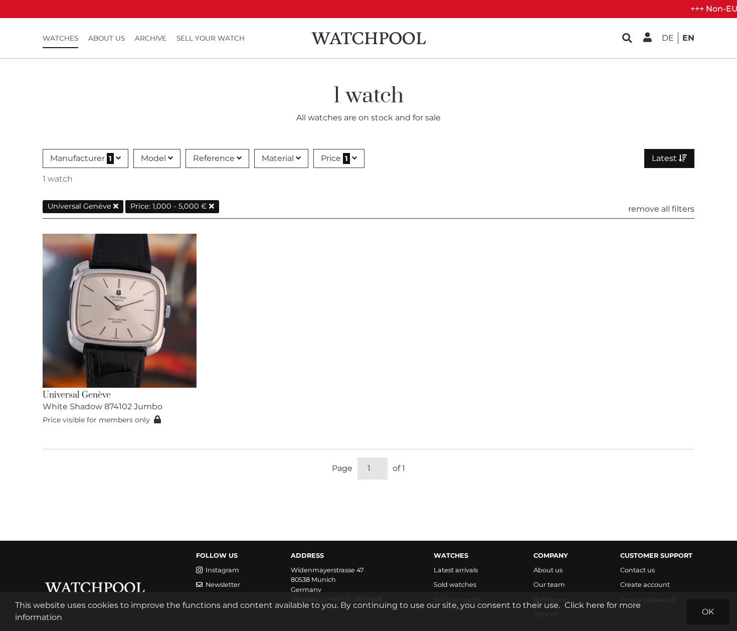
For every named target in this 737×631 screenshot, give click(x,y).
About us (106, 38)
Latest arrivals (456, 570)
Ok (708, 611)
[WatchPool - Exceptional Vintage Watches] (368, 37)
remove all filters (661, 209)
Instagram (222, 570)
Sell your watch (210, 38)
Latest (665, 158)
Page (342, 468)
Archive (150, 38)
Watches (60, 38)
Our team (549, 584)
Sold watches (455, 584)
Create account (645, 584)
